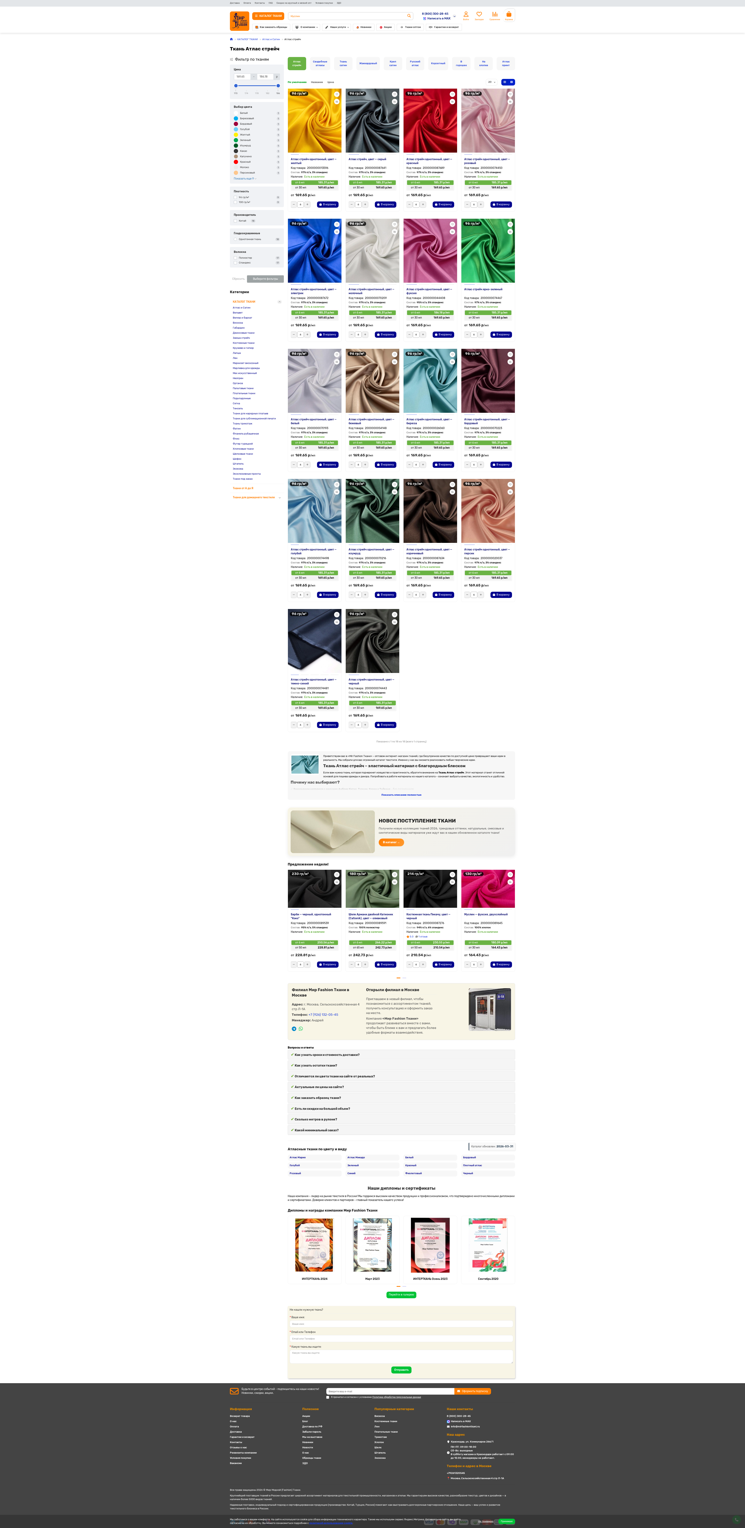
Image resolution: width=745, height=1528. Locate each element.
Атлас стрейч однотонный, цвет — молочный (371, 291)
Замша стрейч (241, 337)
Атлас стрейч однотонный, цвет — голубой (314, 551)
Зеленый (353, 1165)
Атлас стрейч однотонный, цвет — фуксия (429, 291)
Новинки (365, 27)
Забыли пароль (311, 1431)
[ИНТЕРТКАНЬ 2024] (314, 1245)
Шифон (237, 458)
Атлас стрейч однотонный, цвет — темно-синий (314, 681)
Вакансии (236, 1463)
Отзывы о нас (238, 1447)
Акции (388, 27)
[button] (288, 922)
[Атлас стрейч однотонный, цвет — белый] (314, 381)
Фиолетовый (413, 1173)
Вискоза (238, 322)
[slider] (236, 85)
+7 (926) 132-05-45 (323, 1015)
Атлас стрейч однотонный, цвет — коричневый (429, 551)
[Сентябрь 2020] (488, 1245)
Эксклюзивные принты (247, 473)
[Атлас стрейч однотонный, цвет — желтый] (314, 121)
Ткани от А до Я (243, 488)
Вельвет (238, 312)
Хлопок (379, 1442)
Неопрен (238, 378)
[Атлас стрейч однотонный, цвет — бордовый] (488, 381)
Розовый (295, 1173)
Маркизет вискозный (245, 363)
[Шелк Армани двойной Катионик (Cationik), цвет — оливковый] (372, 888)
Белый (409, 1157)
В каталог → (391, 842)
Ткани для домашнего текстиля (254, 497)
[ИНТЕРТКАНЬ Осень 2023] (430, 1245)
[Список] (511, 82)
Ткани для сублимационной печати (254, 418)
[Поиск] (409, 16)
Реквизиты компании (243, 1452)
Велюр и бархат (242, 317)
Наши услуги (338, 27)
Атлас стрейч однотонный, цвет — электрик (314, 291)
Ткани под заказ (243, 478)
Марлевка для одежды (246, 368)
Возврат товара (240, 1416)
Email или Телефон (303, 1332)
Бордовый (469, 1157)
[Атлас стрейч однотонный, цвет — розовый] (488, 121)
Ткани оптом (413, 27)
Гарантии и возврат (446, 27)
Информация (241, 1409)
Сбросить (238, 279)
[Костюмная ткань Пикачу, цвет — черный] (430, 888)
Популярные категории (394, 1409)
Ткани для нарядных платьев (250, 413)
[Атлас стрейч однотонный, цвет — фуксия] (430, 251)
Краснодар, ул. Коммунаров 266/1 (472, 1441)
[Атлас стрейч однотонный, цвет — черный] (372, 641)
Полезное (310, 1409)
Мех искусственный (245, 373)
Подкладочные (242, 398)
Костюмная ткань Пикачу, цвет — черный (428, 916)
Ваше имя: (298, 1317)
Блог (305, 1421)
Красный (410, 1165)
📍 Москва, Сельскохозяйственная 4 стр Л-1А (475, 1478)
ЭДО (339, 3)
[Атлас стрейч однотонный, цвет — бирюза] (430, 381)
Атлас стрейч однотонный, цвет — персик (487, 551)
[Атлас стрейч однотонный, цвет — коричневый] (430, 511)
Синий (351, 1173)
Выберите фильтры (265, 279)
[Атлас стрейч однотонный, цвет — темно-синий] (314, 641)
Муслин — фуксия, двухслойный (486, 914)
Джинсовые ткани (244, 332)
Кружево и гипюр (243, 347)
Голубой (295, 1165)
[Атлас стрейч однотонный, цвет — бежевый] (372, 381)
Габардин (239, 327)
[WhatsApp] (301, 1029)
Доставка (235, 3)
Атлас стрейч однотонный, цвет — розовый (487, 161)
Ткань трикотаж (242, 423)
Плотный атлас (472, 1165)
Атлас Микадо (356, 1157)
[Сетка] (504, 82)
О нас (233, 1421)
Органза (238, 383)
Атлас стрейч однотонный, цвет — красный (429, 161)
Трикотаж (380, 1437)
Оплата (247, 3)
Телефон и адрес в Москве (469, 1466)
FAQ (271, 3)
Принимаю (507, 1521)
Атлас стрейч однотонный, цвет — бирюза (429, 421)
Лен (235, 358)
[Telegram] (294, 1029)
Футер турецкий (243, 443)
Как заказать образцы (273, 27)
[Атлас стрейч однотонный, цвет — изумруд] (372, 511)
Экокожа (238, 468)
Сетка (236, 403)
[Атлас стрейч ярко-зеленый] (488, 251)
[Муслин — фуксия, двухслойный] (488, 888)
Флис (236, 438)
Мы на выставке (312, 1437)
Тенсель (238, 408)
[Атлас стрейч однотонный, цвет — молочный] (372, 251)
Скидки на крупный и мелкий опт (294, 3)
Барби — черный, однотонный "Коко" (311, 916)
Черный (468, 1173)
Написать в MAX (438, 18)
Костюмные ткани (244, 342)
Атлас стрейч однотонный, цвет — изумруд (371, 551)
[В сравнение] (337, 101)
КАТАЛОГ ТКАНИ (247, 39)
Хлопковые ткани (243, 448)
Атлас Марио (298, 1157)
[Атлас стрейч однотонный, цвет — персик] (488, 511)
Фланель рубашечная (246, 433)
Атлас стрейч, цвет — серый (367, 159)
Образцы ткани (311, 1457)
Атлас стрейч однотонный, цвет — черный (371, 681)
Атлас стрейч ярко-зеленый (483, 289)
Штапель (238, 463)
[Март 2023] (372, 1245)
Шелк (377, 1447)
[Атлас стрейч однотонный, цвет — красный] (430, 121)
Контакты (260, 3)
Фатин (237, 428)
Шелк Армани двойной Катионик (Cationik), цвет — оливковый (371, 916)
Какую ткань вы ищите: (306, 1346)
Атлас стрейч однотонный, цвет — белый (314, 421)
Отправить (401, 1370)
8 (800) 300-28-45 (435, 14)
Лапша (237, 353)
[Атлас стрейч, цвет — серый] (372, 121)
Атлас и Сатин (271, 39)
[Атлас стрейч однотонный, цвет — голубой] (314, 511)
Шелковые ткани (243, 453)
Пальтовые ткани (243, 388)
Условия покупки (324, 3)
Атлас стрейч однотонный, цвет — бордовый (487, 421)
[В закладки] (337, 94)
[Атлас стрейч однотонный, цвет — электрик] (314, 251)
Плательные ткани (244, 393)
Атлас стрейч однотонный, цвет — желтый (314, 161)
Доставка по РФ (312, 1426)
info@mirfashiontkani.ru (465, 1426)
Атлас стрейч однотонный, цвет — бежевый (371, 421)
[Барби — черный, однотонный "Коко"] (314, 888)
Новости (307, 1447)
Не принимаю (486, 1521)
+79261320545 (456, 1473)
